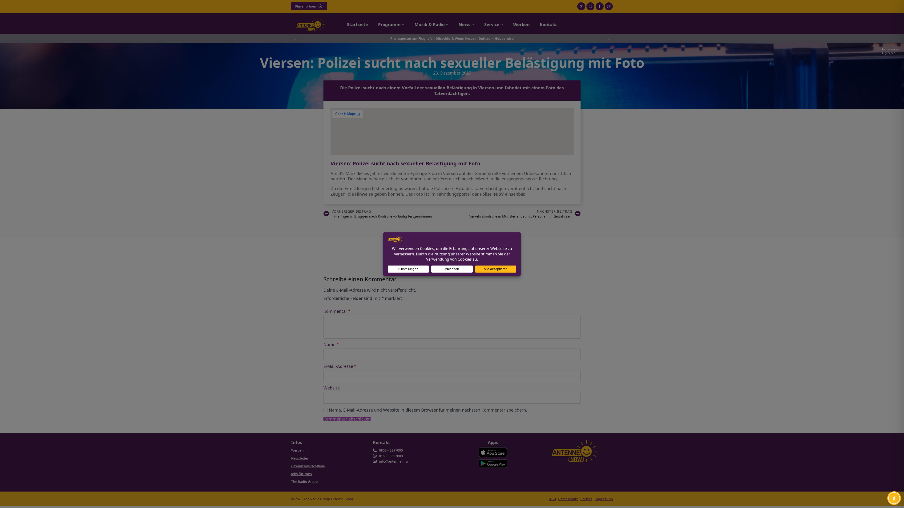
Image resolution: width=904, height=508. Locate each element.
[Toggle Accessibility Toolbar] (894, 498)
